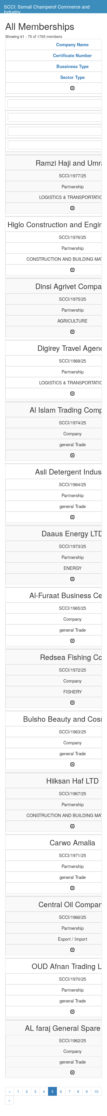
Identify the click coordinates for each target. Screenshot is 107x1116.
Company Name (72, 44)
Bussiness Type (72, 66)
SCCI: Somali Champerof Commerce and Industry (47, 8)
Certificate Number (72, 55)
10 (96, 1091)
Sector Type (72, 77)
